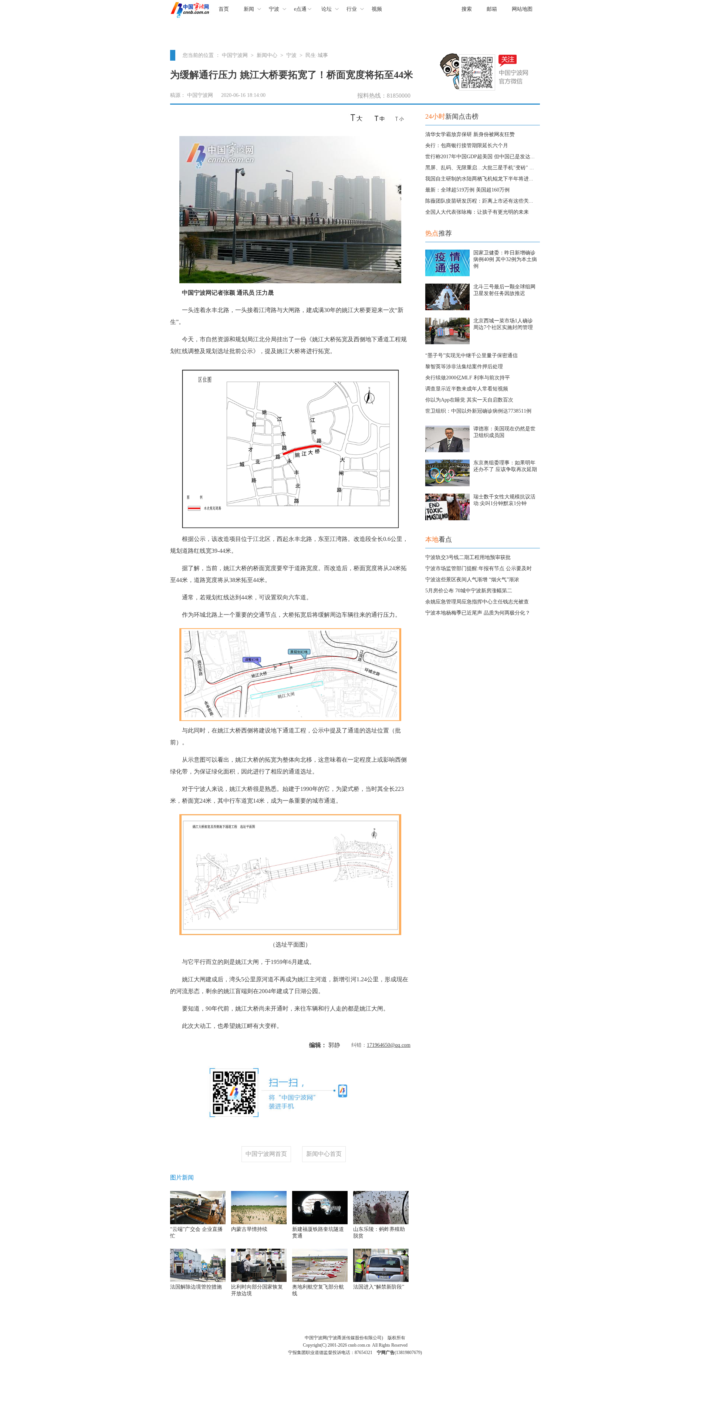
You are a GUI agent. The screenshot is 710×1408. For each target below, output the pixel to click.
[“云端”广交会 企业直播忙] (198, 1222)
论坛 (326, 9)
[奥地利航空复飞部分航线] (320, 1280)
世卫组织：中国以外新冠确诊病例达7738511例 (478, 411)
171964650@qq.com (388, 1045)
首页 (224, 9)
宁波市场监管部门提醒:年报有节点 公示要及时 (478, 568)
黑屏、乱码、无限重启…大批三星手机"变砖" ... (479, 167)
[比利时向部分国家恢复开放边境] (259, 1280)
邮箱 (492, 9)
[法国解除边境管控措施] (198, 1280)
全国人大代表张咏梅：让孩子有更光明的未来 (477, 212)
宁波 (274, 9)
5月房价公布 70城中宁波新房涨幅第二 (468, 590)
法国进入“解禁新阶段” (378, 1287)
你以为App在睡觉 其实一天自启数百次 (469, 400)
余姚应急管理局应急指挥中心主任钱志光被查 (477, 602)
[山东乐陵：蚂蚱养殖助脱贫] (381, 1222)
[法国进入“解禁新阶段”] (381, 1280)
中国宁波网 (235, 55)
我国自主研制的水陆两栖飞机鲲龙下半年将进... (479, 179)
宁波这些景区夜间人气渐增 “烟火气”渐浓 (472, 579)
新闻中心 (267, 55)
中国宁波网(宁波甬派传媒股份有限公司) (344, 1337)
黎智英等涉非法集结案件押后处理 (464, 366)
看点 (438, 539)
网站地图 (522, 9)
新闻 (249, 9)
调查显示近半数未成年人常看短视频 (466, 389)
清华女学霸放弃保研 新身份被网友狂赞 (470, 134)
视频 (377, 9)
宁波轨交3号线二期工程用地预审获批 (468, 557)
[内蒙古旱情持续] (259, 1222)
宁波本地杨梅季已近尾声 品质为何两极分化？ (477, 613)
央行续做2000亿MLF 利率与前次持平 (467, 377)
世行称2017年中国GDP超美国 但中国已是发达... (480, 156)
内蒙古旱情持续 (249, 1229)
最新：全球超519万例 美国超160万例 (467, 190)
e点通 (300, 9)
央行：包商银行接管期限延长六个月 (466, 145)
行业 (351, 9)
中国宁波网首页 (266, 1154)
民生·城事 (316, 55)
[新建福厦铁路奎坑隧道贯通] (320, 1222)
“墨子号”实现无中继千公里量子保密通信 (471, 355)
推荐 (438, 233)
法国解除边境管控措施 (196, 1287)
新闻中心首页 (324, 1154)
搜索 (467, 9)
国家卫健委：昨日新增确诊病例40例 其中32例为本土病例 (505, 259)
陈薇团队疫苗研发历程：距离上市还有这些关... (479, 201)
